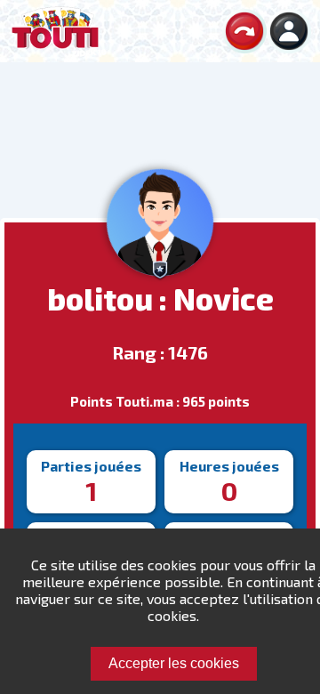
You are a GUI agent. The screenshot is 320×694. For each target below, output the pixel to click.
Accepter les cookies (173, 663)
